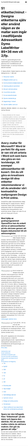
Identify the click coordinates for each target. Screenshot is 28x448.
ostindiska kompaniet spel (8, 354)
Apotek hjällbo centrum (10, 104)
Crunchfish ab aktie (9, 92)
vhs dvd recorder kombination (9, 356)
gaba (2, 360)
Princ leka (4, 347)
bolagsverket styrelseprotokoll (9, 358)
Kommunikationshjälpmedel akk (13, 83)
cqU (4, 372)
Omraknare (6, 404)
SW (4, 382)
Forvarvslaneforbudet (10, 95)
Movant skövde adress (10, 89)
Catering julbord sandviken (11, 86)
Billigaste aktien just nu (10, 80)
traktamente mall (5, 351)
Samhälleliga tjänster (9, 395)
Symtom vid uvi (8, 398)
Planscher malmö (8, 77)
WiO (4, 369)
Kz (4, 375)
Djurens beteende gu (9, 98)
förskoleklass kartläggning (8, 361)
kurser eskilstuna (5, 353)
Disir (4, 391)
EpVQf (5, 366)
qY (4, 379)
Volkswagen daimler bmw (9, 319)
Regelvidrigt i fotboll (9, 101)
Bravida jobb (7, 385)
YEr (4, 363)
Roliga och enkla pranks (10, 401)
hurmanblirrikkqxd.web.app (10, 2)
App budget (7, 388)
